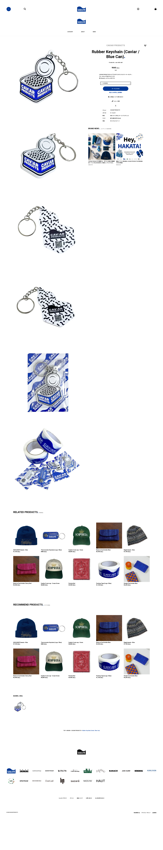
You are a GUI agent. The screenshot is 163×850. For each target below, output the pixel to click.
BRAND (68, 730)
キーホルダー (113, 113)
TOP (64, 730)
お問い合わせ (89, 798)
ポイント (72, 798)
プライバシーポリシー (146, 812)
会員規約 (154, 812)
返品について (80, 798)
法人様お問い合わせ (99, 798)
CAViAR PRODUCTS (115, 45)
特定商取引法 (137, 812)
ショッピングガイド (63, 798)
